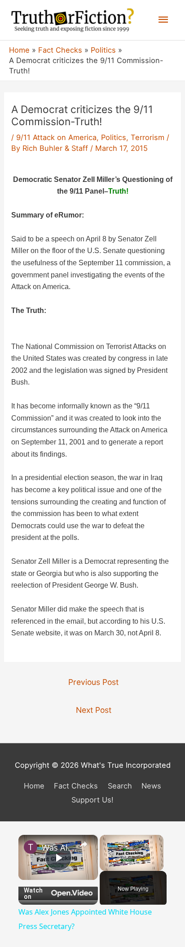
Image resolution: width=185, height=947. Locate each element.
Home (34, 785)
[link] (30, 847)
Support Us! (92, 799)
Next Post (93, 710)
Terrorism (147, 137)
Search (120, 785)
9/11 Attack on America (56, 137)
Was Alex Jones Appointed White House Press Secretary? (58, 847)
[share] (83, 844)
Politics (113, 137)
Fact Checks (76, 785)
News (151, 785)
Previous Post (93, 682)
